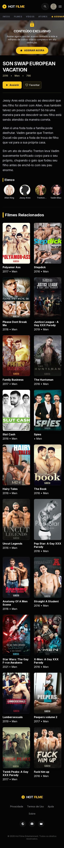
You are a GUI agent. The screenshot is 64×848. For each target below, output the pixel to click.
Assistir (12, 85)
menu (60, 6)
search (45, 6)
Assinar (57, 16)
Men (17, 75)
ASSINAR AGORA (32, 50)
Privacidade (16, 806)
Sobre (32, 813)
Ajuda (51, 806)
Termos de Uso (35, 806)
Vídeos (30, 16)
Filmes (18, 16)
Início (6, 16)
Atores (42, 16)
